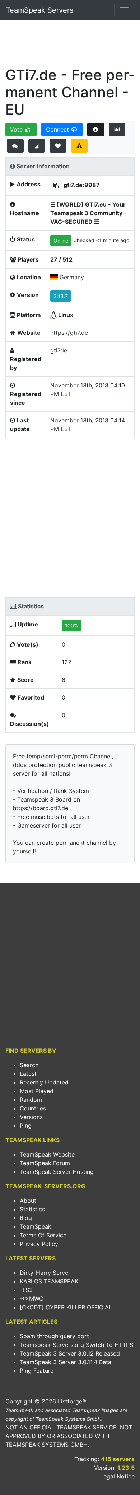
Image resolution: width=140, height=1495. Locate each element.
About (28, 1200)
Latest (28, 1073)
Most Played (36, 1091)
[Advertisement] (70, 45)
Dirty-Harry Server (45, 1272)
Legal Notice (117, 1476)
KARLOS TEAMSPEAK (49, 1281)
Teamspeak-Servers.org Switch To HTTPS (76, 1344)
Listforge (70, 1401)
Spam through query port (54, 1336)
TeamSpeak (35, 1226)
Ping (26, 1125)
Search (29, 1065)
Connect (58, 129)
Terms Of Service (43, 1235)
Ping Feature (36, 1370)
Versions (31, 1117)
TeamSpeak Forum (45, 1163)
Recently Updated (44, 1082)
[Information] (95, 129)
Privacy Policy (39, 1243)
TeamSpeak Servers (39, 10)
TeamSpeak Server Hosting (57, 1171)
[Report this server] (79, 146)
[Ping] (36, 146)
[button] (56, 185)
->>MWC (31, 1298)
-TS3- (27, 1290)
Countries (33, 1108)
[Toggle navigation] (124, 10)
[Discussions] (15, 146)
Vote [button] (17, 129)
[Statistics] (117, 129)
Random (31, 1099)
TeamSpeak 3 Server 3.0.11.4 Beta (65, 1362)
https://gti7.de (69, 332)
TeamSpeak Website (47, 1154)
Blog (26, 1217)
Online (60, 241)
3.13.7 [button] (60, 296)
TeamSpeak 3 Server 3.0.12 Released (70, 1353)
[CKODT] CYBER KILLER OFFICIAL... (68, 1307)
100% (71, 625)
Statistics (32, 1209)
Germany (72, 277)
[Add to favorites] (58, 146)
